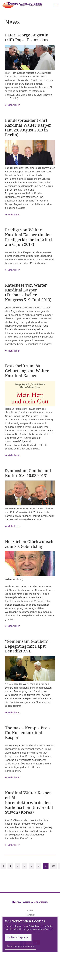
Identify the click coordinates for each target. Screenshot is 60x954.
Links (30, 910)
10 (53, 866)
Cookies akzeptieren (18, 937)
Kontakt (30, 915)
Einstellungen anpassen (20, 946)
